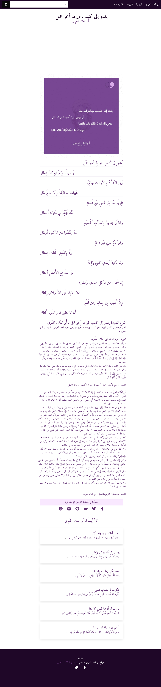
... (65, 538)
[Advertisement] (81, 51)
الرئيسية (139, 4)
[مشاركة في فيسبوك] (102, 509)
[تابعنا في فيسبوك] (85, 668)
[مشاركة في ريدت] (86, 509)
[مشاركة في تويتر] (94, 509)
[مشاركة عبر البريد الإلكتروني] (61, 509)
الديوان (130, 4)
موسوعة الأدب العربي (66, 662)
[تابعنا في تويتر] (76, 668)
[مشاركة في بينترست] (77, 509)
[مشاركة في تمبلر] (69, 509)
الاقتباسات (118, 4)
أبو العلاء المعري (89, 494)
